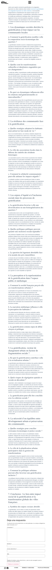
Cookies (16, 567)
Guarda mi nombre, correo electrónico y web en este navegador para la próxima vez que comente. (24, 561)
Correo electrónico (12, 548)
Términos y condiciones (28, 567)
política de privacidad (43, 567)
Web (8, 553)
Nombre (9, 543)
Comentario (10, 527)
